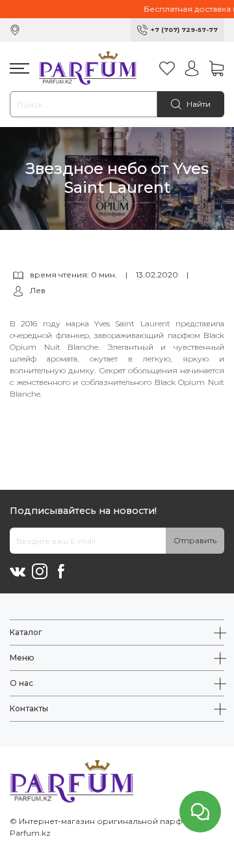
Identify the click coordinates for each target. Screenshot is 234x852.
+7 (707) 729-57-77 (184, 29)
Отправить (195, 540)
